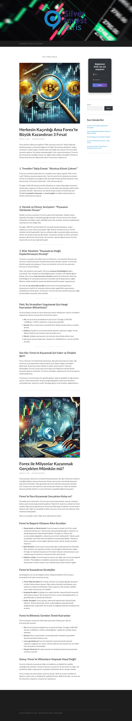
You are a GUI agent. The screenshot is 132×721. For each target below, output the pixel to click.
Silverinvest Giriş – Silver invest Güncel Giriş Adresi (43, 713)
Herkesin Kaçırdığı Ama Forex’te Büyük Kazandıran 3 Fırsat (48, 132)
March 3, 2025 (24, 473)
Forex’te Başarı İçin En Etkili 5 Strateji (98, 137)
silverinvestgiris (38, 139)
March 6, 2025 (24, 139)
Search (89, 104)
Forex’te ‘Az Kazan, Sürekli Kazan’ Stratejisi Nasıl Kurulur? (97, 147)
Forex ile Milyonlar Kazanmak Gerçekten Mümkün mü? (46, 466)
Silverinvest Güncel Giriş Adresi (31, 43)
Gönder (100, 85)
